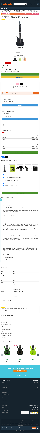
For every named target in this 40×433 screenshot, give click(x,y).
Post (7, 157)
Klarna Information (5, 396)
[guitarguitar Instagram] (20, 375)
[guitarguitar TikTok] (23, 375)
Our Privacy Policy (5, 412)
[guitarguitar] (7, 4)
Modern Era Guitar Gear (6, 335)
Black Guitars (4, 326)
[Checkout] (38, 4)
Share (3, 157)
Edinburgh (36, 385)
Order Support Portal (5, 385)
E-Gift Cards (4, 403)
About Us (3, 402)
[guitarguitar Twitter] (17, 375)
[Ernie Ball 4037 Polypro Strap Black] (20, 168)
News (3, 407)
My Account (33, 3)
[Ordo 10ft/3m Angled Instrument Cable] (28, 168)
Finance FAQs (4, 390)
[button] (38, 4)
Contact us (4, 382)
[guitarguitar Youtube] (25, 375)
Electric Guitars (17, 16)
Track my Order (4, 387)
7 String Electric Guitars (6, 324)
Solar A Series (4, 337)
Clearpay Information (5, 397)
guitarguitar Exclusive (6, 331)
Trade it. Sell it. (4, 405)
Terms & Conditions (5, 394)
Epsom (37, 387)
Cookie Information (5, 392)
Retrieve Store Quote (5, 389)
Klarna (21, 87)
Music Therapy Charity (6, 410)
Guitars (12, 16)
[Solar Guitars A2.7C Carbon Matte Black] (15, 58)
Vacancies (3, 414)
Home (2, 16)
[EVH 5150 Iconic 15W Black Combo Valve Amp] (35, 168)
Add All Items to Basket (20, 193)
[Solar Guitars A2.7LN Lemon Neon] (20, 58)
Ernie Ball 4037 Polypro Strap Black (11, 180)
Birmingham (36, 382)
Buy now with (20, 77)
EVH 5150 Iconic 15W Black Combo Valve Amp (12, 185)
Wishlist (34, 4)
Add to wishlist (20, 80)
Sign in (31, 4)
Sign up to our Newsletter (20, 370)
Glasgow (36, 389)
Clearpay (25, 87)
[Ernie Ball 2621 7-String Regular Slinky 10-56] (12, 168)
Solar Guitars (6, 16)
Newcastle (36, 390)
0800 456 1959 (36, 0)
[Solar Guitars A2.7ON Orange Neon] (24, 58)
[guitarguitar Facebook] (15, 375)
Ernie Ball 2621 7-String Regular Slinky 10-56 (12, 177)
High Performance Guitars (7, 333)
